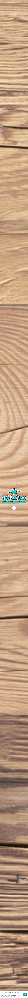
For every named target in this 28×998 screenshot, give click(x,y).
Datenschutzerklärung (10, 996)
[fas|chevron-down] (14, 508)
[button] (26, 2)
